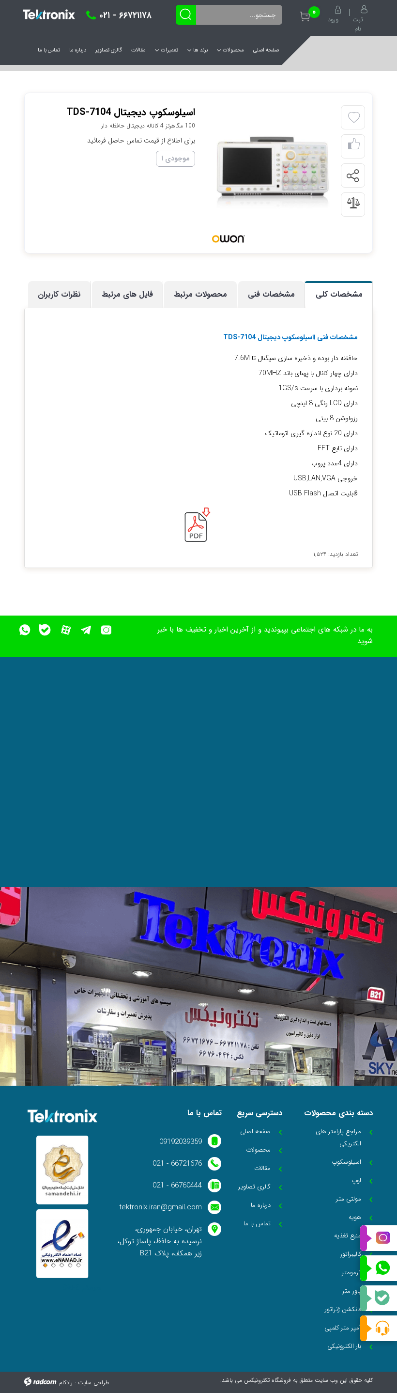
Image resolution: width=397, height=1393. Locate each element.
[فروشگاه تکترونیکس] (48, 14)
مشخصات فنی (271, 294)
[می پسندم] (354, 147)
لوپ (356, 1180)
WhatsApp (379, 1268)
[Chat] (378, 1328)
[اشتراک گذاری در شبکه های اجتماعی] (352, 176)
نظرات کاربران (59, 294)
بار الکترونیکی (344, 1346)
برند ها (200, 50)
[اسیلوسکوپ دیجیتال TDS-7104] (273, 172)
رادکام (66, 1382)
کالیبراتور (350, 1254)
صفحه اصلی (266, 50)
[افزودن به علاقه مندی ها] (354, 118)
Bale (379, 1298)
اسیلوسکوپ (346, 1162)
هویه (355, 1217)
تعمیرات (169, 50)
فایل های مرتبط (127, 294)
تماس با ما (49, 50)
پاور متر (351, 1291)
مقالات (138, 50)
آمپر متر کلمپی (342, 1328)
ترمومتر (351, 1272)
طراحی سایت (93, 1382)
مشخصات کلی (339, 294)
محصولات (233, 50)
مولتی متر (348, 1199)
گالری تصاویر (108, 50)
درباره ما (77, 50)
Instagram (379, 1238)
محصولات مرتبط (200, 294)
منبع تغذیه (347, 1236)
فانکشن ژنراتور (343, 1309)
